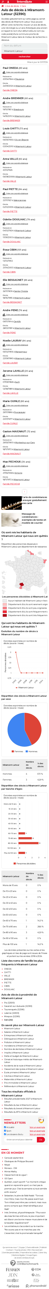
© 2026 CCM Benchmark (24, 1258)
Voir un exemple (37, 1127)
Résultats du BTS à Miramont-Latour (21, 1112)
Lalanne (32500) (11, 1013)
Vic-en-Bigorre (22, 140)
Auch (17, 382)
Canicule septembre (13, 1158)
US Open (8, 1178)
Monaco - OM (10, 1168)
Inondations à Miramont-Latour (18, 1046)
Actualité (10, 1127)
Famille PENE (9, 332)
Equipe (22, 1247)
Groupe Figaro (31, 1255)
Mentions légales (18, 1255)
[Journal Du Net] (12, 1275)
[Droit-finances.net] (36, 1275)
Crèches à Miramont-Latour (17, 1076)
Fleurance (19, 79)
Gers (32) (8, 1020)
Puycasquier (19, 412)
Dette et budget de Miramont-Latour (21, 1056)
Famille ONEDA (10, 90)
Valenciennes (20, 200)
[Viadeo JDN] (36, 1280)
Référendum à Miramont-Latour (19, 1086)
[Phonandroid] (36, 1286)
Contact (10, 1250)
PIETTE (7, 982)
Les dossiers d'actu (14, 1134)
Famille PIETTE (10, 211)
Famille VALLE (9, 181)
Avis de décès (12, 6)
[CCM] (36, 1269)
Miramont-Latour (24, 86)
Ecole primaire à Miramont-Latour (20, 1072)
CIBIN (7, 986)
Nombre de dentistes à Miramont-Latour (23, 1049)
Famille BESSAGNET (12, 302)
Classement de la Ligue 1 (15, 1175)
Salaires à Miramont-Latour (16, 1032)
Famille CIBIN (9, 272)
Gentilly (17, 321)
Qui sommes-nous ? (10, 1247)
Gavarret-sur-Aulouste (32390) (18, 1006)
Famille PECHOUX (11, 484)
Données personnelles (11, 1253)
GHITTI (7, 972)
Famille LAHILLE (10, 393)
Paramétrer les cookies (28, 1253)
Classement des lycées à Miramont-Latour (24, 1069)
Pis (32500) (9, 1003)
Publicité (43, 1247)
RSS (29, 1250)
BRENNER (9, 979)
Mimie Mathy (10, 1171)
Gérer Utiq (43, 1253)
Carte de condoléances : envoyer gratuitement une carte (34, 500)
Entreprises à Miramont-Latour (18, 1035)
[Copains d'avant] (12, 1280)
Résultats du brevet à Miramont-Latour (22, 1108)
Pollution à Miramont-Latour (17, 1042)
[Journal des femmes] (12, 1269)
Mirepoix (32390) (12, 1016)
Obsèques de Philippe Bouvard (18, 1161)
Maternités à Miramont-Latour (18, 1079)
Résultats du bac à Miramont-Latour (20, 1105)
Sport (8, 1131)
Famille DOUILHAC (12, 242)
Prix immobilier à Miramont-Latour (20, 1083)
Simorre (18, 473)
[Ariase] (12, 1285)
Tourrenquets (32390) (14, 1009)
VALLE (7, 976)
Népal (7, 1165)
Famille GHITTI (10, 151)
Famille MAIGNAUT (12, 454)
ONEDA (7, 969)
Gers (24, 6)
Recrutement (37, 1250)
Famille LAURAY (10, 363)
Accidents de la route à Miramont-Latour (23, 1066)
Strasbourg (19, 109)
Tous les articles (20, 1250)
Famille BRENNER (11, 120)
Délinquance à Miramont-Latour (19, 1039)
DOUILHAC (9, 989)
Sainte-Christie (21, 291)
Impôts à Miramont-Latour (16, 1052)
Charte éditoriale (32, 1247)
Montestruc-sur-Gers (25, 442)
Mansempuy (21, 352)
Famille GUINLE (10, 423)
